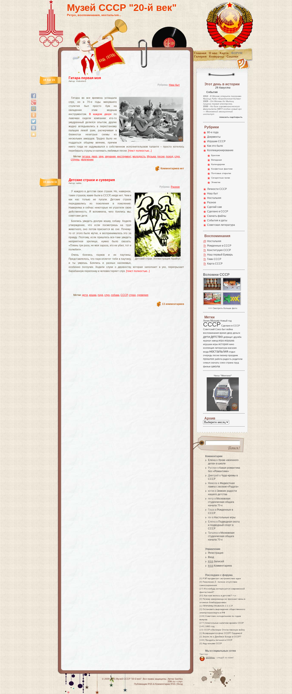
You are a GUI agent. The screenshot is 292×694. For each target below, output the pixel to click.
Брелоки (215, 155)
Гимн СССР (214, 259)
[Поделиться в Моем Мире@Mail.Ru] (33, 108)
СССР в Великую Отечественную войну (224, 630)
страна (229, 362)
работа (218, 359)
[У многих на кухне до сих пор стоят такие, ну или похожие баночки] (212, 290)
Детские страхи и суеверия (92, 180)
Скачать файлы (216, 215)
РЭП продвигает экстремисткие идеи (222, 578)
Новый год (226, 320)
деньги (236, 333)
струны (75, 159)
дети (85, 295)
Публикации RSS (143, 684)
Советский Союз (212, 329)
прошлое (208, 358)
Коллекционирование (220, 150)
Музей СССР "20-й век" (122, 7)
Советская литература (221, 224)
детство (217, 336)
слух (177, 156)
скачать (215, 362)
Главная (200, 53)
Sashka (179, 679)
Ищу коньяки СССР (212, 643)
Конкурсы (216, 56)
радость (227, 359)
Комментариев (220, 565)
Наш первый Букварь (220, 254)
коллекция (208, 348)
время (223, 333)
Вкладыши (216, 160)
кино (231, 344)
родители (237, 359)
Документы (214, 136)
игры (215, 344)
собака (115, 295)
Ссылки (232, 56)
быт (224, 329)
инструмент (124, 156)
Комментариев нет (172, 168)
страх (132, 295)
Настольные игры (225, 517)
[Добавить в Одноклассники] (33, 115)
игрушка (229, 340)
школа (215, 366)
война (229, 329)
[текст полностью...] (140, 150)
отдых (232, 351)
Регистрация (215, 552)
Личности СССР (217, 189)
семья (206, 362)
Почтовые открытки (221, 173)
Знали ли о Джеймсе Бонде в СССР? (222, 636)
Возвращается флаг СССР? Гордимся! (222, 633)
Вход (211, 557)
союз (222, 362)
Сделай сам (214, 206)
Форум (236, 53)
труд (236, 362)
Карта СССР (215, 263)
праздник (233, 355)
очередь (207, 355)
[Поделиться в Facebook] (33, 95)
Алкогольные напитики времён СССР (224, 623)
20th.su (171, 681)
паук (100, 295)
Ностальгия (214, 197)
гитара (86, 156)
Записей (216, 561)
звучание (110, 156)
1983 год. (210, 626)
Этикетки (215, 182)
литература (221, 348)
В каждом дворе (100, 114)
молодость (139, 156)
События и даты (217, 220)
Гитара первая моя (85, 78)
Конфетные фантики (222, 169)
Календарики (218, 164)
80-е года (212, 132)
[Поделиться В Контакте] (33, 127)
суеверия (142, 295)
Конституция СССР (219, 250)
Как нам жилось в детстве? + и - (220, 595)
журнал (207, 340)
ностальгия (218, 351)
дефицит (228, 337)
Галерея (200, 56)
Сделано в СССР (217, 211)
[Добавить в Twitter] (33, 121)
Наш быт (174, 84)
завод (215, 340)
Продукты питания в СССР (218, 640)
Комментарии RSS (165, 684)
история (223, 344)
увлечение (87, 159)
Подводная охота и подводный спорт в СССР (224, 525)
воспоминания (211, 333)
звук (101, 156)
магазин (232, 348)
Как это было (215, 145)
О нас (213, 53)
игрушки (207, 344)
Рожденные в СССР (219, 245)
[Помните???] (232, 305)
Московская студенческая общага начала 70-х (221, 502)
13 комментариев (173, 304)
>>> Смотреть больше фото (222, 308)
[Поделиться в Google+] (33, 102)
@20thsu (210, 657)
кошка (92, 295)
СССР (124, 295)
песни (161, 156)
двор (94, 156)
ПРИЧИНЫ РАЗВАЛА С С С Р (218, 606)
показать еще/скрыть (230, 117)
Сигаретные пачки (220, 178)
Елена (212, 460)
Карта (224, 53)
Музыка (151, 156)
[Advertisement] (121, 93)
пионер (223, 355)
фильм (207, 366)
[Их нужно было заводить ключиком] (232, 290)
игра (221, 340)
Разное (175, 186)
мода (206, 351)
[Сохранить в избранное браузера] (33, 134)
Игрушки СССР (216, 141)
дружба (237, 337)
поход (169, 156)
